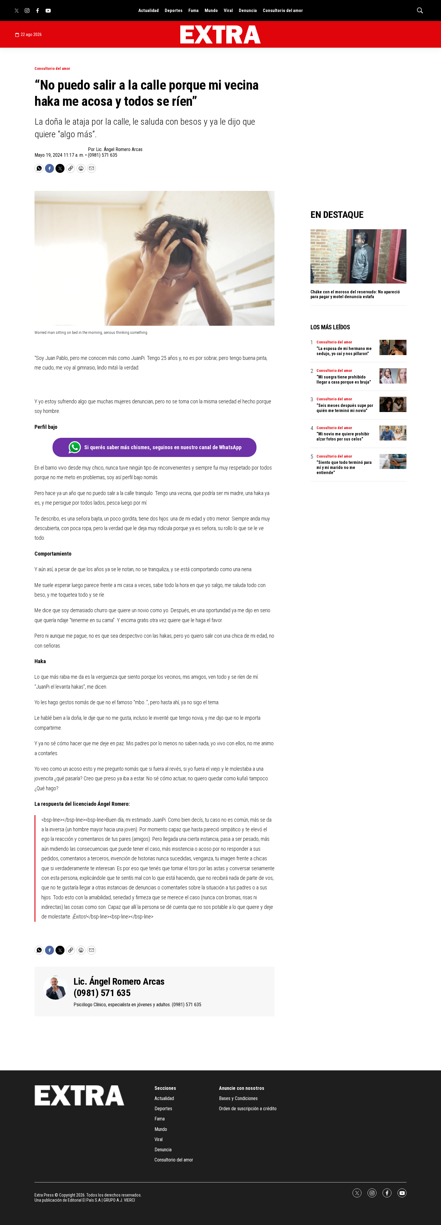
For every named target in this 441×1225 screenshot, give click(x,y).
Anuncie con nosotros (241, 1088)
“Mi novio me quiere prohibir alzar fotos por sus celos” (342, 436)
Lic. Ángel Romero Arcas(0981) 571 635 (119, 987)
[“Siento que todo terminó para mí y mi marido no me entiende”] (393, 461)
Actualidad (148, 10)
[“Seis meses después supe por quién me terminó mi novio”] (393, 404)
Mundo (211, 10)
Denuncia (248, 10)
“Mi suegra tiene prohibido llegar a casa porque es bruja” (343, 379)
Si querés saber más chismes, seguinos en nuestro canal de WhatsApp (163, 447)
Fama (193, 10)
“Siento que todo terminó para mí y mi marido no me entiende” (344, 467)
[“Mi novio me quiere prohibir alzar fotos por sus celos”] (393, 433)
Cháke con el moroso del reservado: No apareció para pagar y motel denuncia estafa (355, 294)
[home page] (220, 34)
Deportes (173, 10)
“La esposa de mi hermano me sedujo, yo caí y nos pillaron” (344, 351)
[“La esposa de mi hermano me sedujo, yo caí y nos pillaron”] (393, 347)
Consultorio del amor (283, 10)
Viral (228, 10)
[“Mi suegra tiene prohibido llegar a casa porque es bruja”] (393, 376)
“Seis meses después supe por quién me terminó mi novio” (344, 408)
